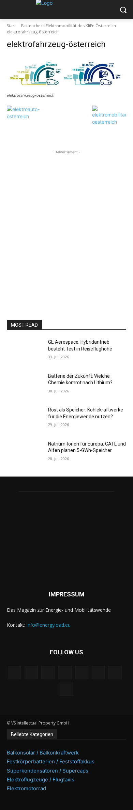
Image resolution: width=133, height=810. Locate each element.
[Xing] (66, 689)
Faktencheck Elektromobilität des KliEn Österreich (68, 26)
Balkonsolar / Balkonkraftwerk (43, 752)
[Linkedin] (48, 672)
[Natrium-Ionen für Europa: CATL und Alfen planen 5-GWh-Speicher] (25, 453)
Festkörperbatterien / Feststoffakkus (50, 761)
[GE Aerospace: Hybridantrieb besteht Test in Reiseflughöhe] (25, 351)
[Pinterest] (64, 672)
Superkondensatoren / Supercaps (47, 770)
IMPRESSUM (67, 594)
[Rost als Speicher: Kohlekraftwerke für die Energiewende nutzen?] (25, 419)
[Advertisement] (66, 222)
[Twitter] (115, 672)
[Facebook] (14, 672)
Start (11, 26)
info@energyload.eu (49, 625)
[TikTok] (98, 672)
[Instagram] (31, 672)
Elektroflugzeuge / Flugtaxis (40, 779)
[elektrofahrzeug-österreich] (66, 73)
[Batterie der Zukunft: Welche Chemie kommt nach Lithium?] (25, 385)
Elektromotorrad (26, 788)
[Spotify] (81, 672)
